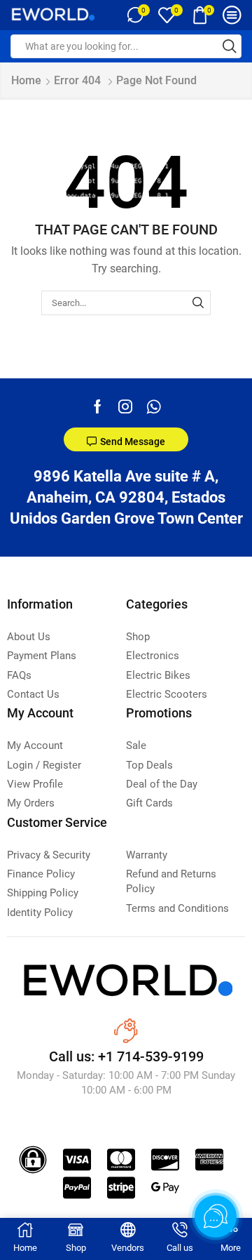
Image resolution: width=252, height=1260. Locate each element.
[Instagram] (125, 406)
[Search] (198, 302)
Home (26, 80)
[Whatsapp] (153, 406)
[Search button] (229, 46)
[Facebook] (97, 406)
